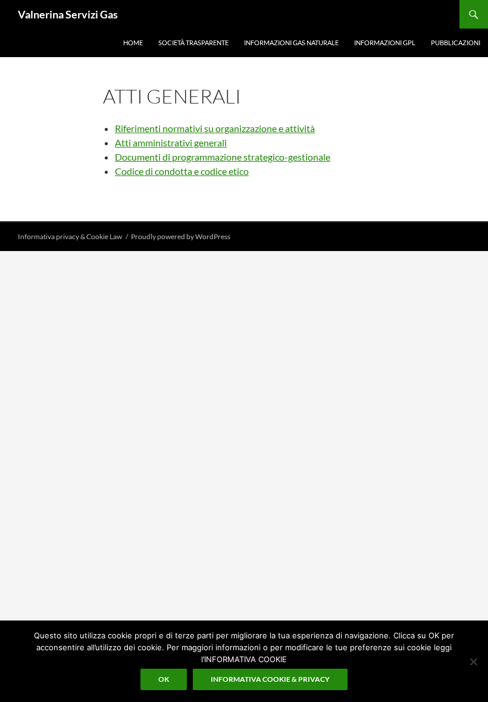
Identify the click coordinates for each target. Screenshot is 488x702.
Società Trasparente (193, 42)
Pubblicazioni (455, 42)
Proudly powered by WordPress (180, 236)
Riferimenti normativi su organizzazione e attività (215, 128)
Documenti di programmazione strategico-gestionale (222, 156)
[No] (473, 661)
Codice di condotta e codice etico (182, 171)
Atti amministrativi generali (171, 142)
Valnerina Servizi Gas (68, 14)
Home (133, 42)
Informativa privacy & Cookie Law (70, 236)
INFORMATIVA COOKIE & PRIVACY (270, 679)
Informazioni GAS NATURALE (291, 42)
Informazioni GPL (384, 42)
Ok (163, 679)
